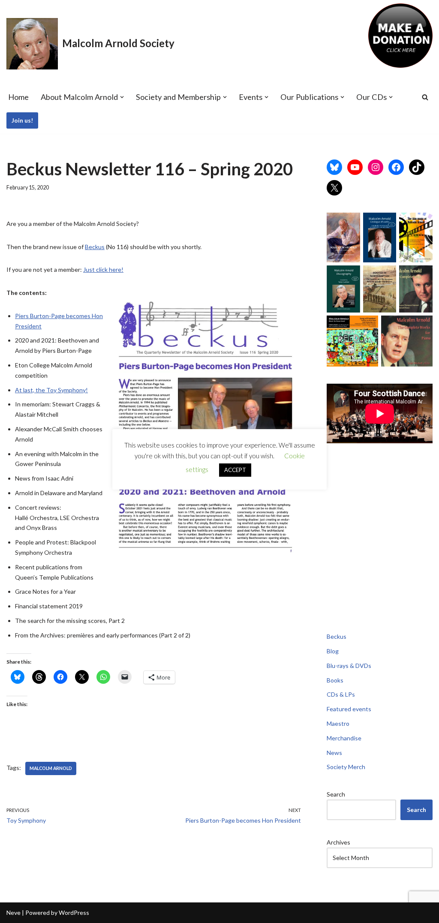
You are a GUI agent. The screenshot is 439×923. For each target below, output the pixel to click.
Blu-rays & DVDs (349, 665)
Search (336, 794)
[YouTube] (355, 167)
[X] (334, 187)
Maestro (338, 723)
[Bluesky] (334, 167)
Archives (338, 842)
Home (18, 97)
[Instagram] (375, 167)
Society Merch (346, 766)
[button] (122, 97)
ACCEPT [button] (235, 469)
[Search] (425, 97)
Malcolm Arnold (51, 768)
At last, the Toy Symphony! (51, 390)
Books (335, 680)
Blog (333, 651)
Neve (13, 912)
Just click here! (103, 269)
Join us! (22, 120)
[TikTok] (416, 167)
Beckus (95, 246)
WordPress (74, 912)
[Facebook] (396, 167)
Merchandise (344, 738)
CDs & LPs (341, 694)
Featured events (349, 709)
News (334, 752)
